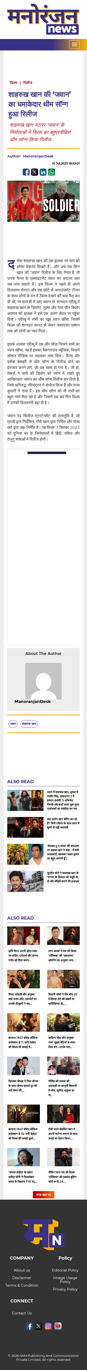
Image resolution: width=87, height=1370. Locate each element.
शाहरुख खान (29, 724)
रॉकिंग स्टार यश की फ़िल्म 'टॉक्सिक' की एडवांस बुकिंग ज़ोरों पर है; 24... (62, 1176)
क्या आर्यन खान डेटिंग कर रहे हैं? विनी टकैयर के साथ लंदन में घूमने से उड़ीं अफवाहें (63, 823)
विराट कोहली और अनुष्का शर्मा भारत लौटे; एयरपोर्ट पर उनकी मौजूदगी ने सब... (22, 998)
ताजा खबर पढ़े (43, 1194)
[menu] (74, 44)
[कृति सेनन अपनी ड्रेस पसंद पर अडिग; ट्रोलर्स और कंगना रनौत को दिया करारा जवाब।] (23, 935)
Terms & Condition (21, 1285)
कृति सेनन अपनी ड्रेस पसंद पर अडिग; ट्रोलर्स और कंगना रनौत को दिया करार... (23, 955)
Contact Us (22, 1313)
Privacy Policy (65, 1289)
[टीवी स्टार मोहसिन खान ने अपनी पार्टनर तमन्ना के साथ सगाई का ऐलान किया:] (63, 1114)
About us (22, 1270)
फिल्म (13, 82)
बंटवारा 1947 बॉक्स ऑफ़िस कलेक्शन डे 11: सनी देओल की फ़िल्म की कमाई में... (22, 1042)
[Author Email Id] (54, 701)
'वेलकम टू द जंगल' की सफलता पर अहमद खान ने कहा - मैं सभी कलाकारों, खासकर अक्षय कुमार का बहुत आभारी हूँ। (63, 852)
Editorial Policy (65, 1270)
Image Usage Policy (65, 1279)
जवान (13, 724)
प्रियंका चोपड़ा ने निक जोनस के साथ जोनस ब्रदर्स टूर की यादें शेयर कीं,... (23, 1085)
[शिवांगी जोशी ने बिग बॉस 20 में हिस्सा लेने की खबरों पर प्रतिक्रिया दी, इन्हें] (63, 979)
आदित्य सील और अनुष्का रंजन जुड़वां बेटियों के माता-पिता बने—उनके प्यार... (62, 1042)
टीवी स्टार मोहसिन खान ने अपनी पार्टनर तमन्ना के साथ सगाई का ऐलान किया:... (62, 1133)
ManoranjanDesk (38, 156)
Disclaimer (21, 1277)
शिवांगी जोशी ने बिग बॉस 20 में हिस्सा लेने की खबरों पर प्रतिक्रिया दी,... (62, 998)
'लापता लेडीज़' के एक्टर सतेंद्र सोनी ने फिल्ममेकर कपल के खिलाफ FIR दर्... (22, 1176)
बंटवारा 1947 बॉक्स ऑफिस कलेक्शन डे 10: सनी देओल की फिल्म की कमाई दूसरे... (22, 1133)
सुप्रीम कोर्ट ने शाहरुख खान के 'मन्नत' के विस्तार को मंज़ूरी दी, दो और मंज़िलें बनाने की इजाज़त (63, 877)
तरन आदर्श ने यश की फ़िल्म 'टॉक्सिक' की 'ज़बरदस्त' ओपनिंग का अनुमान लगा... (62, 955)
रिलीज (27, 82)
